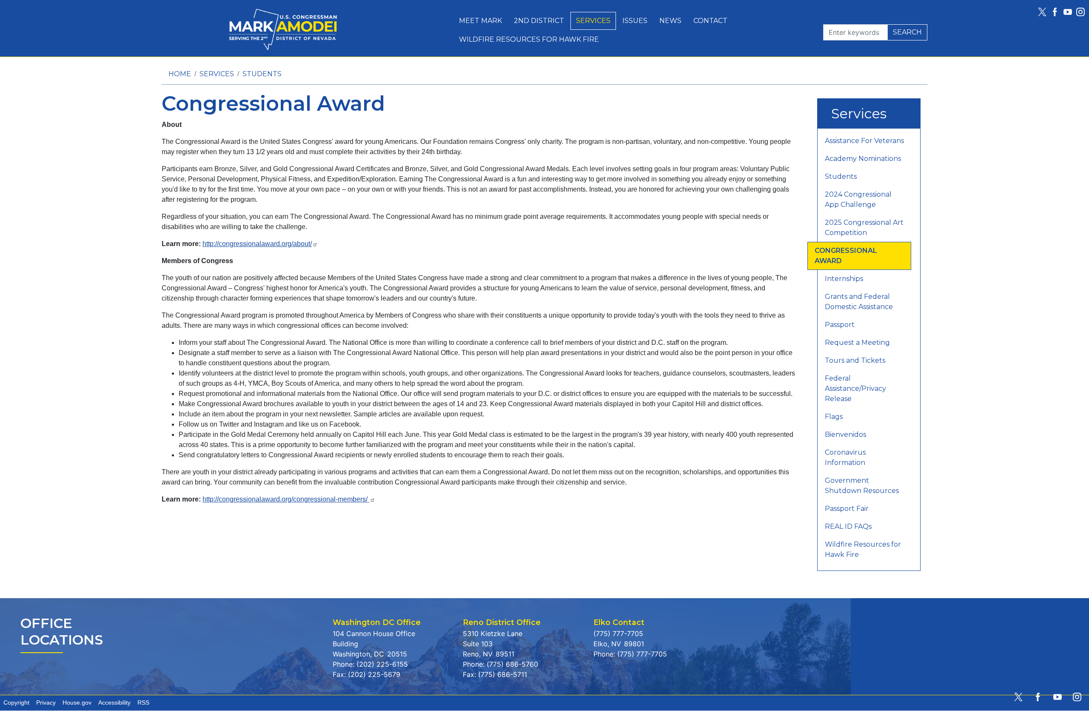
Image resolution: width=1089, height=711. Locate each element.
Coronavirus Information (845, 457)
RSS (143, 703)
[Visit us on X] (1044, 12)
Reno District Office (502, 622)
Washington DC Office (377, 622)
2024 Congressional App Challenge (858, 199)
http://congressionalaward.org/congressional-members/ (285, 499)
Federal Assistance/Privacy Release (855, 388)
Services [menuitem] (593, 21)
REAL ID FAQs (848, 526)
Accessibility (114, 703)
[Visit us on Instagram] (1082, 12)
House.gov (77, 703)
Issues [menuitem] (634, 21)
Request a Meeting (857, 342)
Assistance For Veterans (864, 141)
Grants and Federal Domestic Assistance (859, 301)
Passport (840, 325)
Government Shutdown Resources (862, 485)
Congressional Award (846, 256)
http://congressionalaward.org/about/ (257, 243)
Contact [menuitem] (710, 21)
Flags (834, 417)
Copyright (16, 703)
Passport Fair (847, 509)
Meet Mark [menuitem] (480, 21)
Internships (844, 279)
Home (179, 74)
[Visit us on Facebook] (1057, 12)
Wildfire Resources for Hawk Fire (863, 549)
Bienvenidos (845, 434)
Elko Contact (618, 622)
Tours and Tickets (855, 360)
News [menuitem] (670, 21)
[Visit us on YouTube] (1069, 12)
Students (262, 74)
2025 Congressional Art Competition (864, 227)
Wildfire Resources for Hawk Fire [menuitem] (529, 39)
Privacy (46, 703)
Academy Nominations (863, 159)
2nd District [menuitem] (539, 21)
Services (217, 74)
